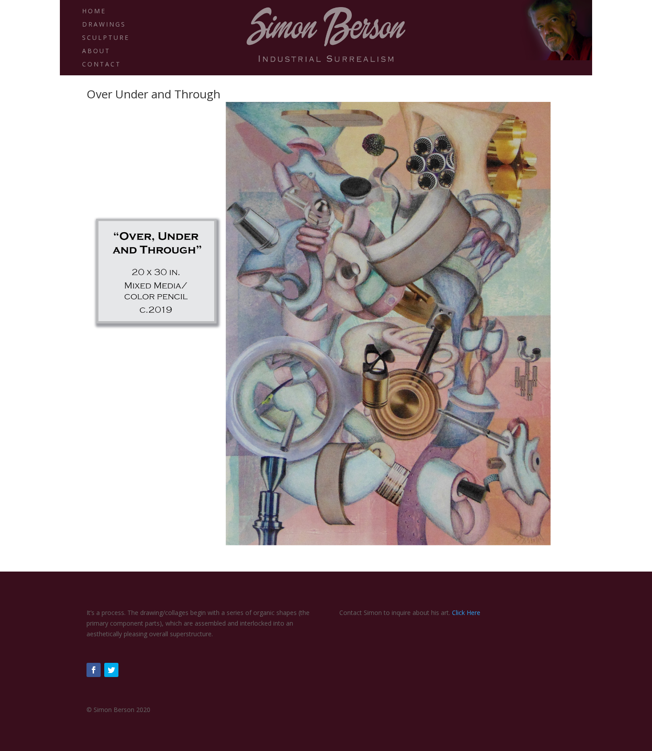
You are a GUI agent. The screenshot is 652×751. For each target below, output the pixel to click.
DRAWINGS (104, 24)
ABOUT (96, 51)
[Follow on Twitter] (111, 670)
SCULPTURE (106, 38)
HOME (94, 11)
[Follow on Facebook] (93, 670)
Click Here (466, 612)
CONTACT (101, 64)
